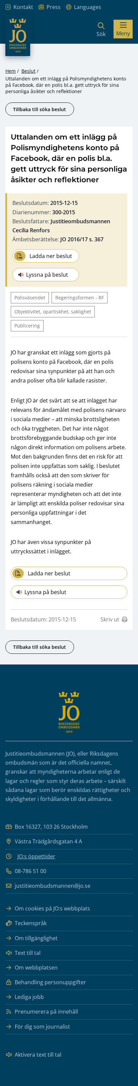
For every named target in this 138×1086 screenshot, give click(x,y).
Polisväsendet (29, 297)
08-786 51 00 (30, 871)
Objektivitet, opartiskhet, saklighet (52, 311)
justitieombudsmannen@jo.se (52, 885)
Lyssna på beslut (47, 274)
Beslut (28, 71)
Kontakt (23, 7)
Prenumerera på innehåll (46, 1011)
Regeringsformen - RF (79, 297)
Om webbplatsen (36, 967)
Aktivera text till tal (38, 1054)
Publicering (27, 325)
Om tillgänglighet (36, 938)
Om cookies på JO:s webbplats (52, 908)
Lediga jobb (29, 997)
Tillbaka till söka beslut (39, 109)
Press (54, 7)
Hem (10, 71)
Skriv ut (109, 619)
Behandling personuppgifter (50, 982)
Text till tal (28, 953)
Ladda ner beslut (50, 256)
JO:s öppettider (36, 856)
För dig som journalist (42, 1026)
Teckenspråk (31, 923)
